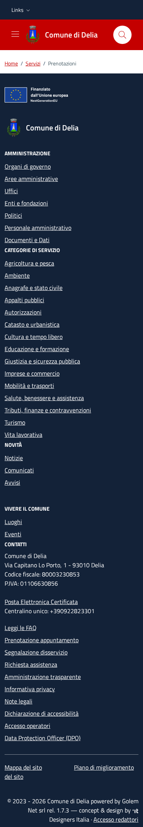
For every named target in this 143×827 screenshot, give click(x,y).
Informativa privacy (30, 689)
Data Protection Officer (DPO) (42, 737)
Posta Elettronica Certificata (41, 601)
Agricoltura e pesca (29, 263)
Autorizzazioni (23, 312)
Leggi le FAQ (21, 627)
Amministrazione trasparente (43, 676)
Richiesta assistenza (31, 664)
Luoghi (13, 521)
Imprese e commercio (32, 373)
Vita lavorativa (23, 434)
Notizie (14, 457)
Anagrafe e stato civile (34, 287)
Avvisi (12, 482)
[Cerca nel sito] (122, 35)
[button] (21, 10)
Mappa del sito (23, 767)
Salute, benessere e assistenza (44, 397)
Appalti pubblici (24, 299)
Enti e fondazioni (26, 203)
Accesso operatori (27, 725)
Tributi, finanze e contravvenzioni (48, 410)
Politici (13, 215)
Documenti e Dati (27, 239)
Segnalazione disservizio (36, 652)
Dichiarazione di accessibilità (42, 713)
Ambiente (17, 275)
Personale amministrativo (38, 227)
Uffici (11, 190)
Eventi (13, 534)
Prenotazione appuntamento (42, 640)
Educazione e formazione (37, 348)
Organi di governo (28, 166)
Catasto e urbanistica (32, 324)
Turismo (15, 422)
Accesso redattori (115, 819)
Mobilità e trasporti (29, 385)
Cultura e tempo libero (34, 336)
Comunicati (19, 470)
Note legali (18, 701)
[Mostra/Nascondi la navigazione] (15, 34)
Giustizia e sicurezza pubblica (42, 361)
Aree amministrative (31, 178)
